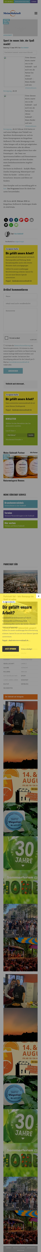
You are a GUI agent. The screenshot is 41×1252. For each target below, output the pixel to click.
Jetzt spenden (10, 649)
